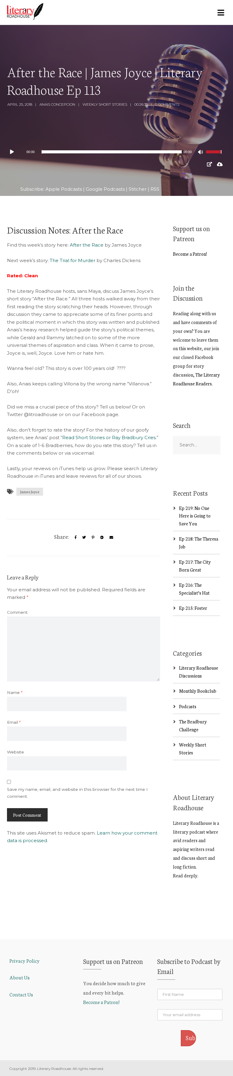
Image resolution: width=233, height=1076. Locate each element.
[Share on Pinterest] (93, 537)
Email (14, 722)
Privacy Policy (24, 960)
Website (15, 752)
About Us (19, 977)
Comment (17, 612)
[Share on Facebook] (75, 537)
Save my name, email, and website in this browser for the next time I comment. (77, 793)
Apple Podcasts (64, 189)
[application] (116, 152)
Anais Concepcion (57, 104)
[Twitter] (84, 537)
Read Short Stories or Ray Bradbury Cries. (109, 437)
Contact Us (21, 994)
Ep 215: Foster (193, 608)
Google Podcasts (105, 189)
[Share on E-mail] (111, 537)
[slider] (214, 155)
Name (14, 692)
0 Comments (167, 104)
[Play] (15, 152)
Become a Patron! (190, 254)
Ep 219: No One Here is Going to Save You (195, 516)
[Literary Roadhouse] (25, 11)
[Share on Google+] (102, 537)
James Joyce (29, 491)
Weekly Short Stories (105, 104)
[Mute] (201, 153)
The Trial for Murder (72, 260)
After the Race (86, 245)
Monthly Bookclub (197, 691)
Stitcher (138, 189)
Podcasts (187, 706)
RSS (154, 189)
